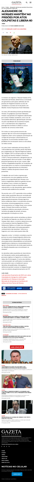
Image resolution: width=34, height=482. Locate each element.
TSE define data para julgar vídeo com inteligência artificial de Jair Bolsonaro (14, 367)
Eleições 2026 (7, 325)
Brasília (4, 295)
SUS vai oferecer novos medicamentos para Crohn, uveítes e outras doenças (16, 307)
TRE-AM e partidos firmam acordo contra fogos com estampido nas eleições (16, 327)
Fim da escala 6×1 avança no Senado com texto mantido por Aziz (16, 418)
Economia (5, 315)
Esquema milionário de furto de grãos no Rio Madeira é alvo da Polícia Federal (17, 337)
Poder (7, 7)
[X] (6, 32)
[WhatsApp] (14, 32)
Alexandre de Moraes (11, 293)
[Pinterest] (10, 32)
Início (3, 7)
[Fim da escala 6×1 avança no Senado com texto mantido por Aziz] (17, 407)
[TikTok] (7, 446)
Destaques (6, 305)
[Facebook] (3, 32)
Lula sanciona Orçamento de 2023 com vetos (16, 275)
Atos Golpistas (22, 293)
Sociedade (6, 334)
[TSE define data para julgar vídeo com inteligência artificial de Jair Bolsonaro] (17, 357)
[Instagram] (4, 446)
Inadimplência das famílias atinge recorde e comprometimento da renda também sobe (16, 317)
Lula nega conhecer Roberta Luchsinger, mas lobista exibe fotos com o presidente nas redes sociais (16, 392)
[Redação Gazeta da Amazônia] (3, 29)
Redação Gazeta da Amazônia (16, 29)
